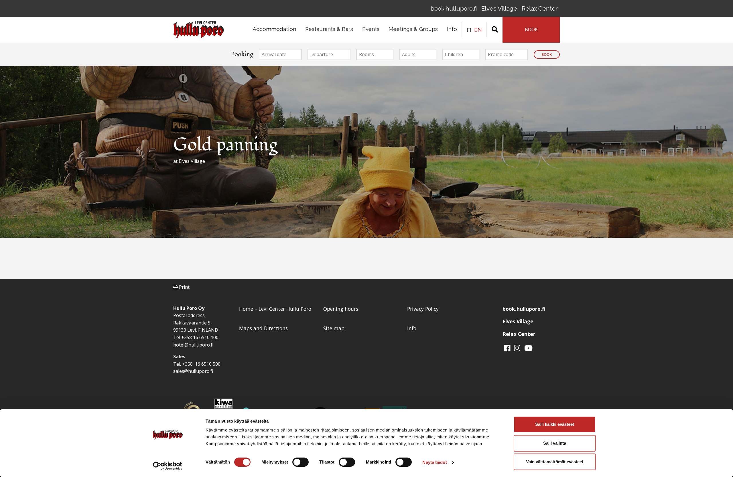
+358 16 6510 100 (199, 337)
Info (452, 29)
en (478, 30)
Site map (333, 328)
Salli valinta (554, 443)
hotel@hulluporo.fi (193, 345)
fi (469, 30)
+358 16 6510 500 (200, 364)
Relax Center (539, 8)
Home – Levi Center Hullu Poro (275, 308)
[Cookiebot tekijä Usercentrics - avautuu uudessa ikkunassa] (168, 466)
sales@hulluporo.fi (193, 371)
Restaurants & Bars (329, 29)
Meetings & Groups (413, 29)
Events (370, 29)
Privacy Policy (423, 308)
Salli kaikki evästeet (554, 424)
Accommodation (274, 29)
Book (546, 54)
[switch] (300, 462)
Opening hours (340, 308)
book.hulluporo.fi (454, 8)
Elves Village (499, 8)
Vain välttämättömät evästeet (554, 461)
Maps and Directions (263, 328)
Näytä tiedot (434, 462)
